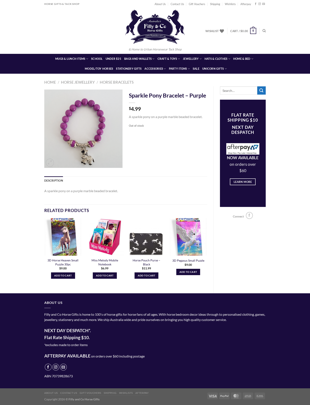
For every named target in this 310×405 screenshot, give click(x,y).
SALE (196, 68)
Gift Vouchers (197, 4)
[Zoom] (50, 163)
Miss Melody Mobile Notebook (105, 262)
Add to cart (63, 275)
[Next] (207, 252)
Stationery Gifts (129, 68)
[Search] (264, 31)
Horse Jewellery (78, 82)
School (97, 58)
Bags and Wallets (138, 58)
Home (50, 82)
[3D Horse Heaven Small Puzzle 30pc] (63, 237)
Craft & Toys (167, 58)
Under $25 (113, 58)
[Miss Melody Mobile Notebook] (105, 237)
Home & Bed (242, 58)
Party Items (178, 68)
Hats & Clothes (216, 58)
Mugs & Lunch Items (70, 58)
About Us (160, 4)
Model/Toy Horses (99, 68)
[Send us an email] (263, 4)
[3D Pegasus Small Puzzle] (188, 237)
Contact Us (177, 4)
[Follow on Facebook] (255, 4)
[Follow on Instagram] (259, 4)
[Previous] (44, 252)
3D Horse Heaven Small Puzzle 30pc (62, 262)
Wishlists (230, 4)
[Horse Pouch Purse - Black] (146, 237)
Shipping (215, 4)
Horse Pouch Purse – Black (146, 262)
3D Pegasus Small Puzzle (188, 260)
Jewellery (191, 58)
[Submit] (261, 90)
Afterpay (245, 4)
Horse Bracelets (117, 82)
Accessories (153, 68)
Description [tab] (53, 180)
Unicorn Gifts (213, 68)
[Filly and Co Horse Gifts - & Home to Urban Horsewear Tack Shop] (155, 26)
